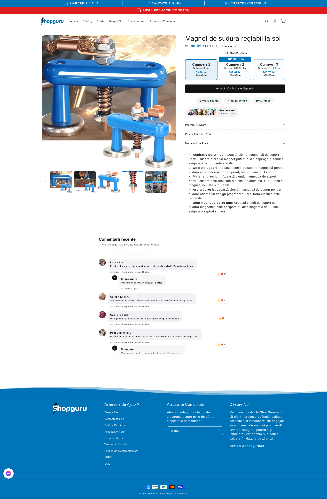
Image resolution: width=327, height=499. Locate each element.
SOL (107, 463)
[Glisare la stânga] (45, 182)
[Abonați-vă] (218, 430)
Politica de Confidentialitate (121, 450)
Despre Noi (111, 412)
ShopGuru (153, 494)
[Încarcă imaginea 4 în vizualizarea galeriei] (133, 182)
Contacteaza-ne (114, 418)
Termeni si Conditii (116, 444)
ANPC (108, 457)
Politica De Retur (115, 431)
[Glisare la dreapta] (172, 182)
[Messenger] (8, 473)
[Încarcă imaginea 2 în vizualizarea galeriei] (85, 182)
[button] (267, 21)
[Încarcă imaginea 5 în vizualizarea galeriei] (156, 182)
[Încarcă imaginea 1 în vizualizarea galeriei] (61, 182)
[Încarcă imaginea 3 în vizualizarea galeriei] (109, 182)
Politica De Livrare (116, 425)
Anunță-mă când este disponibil (235, 88)
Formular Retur (113, 438)
